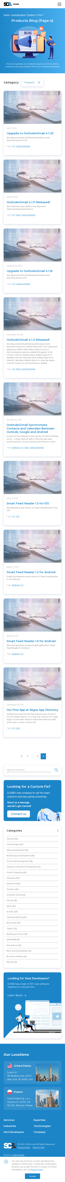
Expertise (13, 883)
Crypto (12, 928)
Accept (32, 1176)
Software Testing (16, 894)
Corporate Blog (18, 15)
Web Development (17, 850)
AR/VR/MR (13, 939)
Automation (14, 945)
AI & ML (12, 911)
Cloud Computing (16, 872)
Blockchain (13, 922)
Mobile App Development (20, 855)
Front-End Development (20, 861)
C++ (13, 146)
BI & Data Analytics (17, 956)
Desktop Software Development (24, 866)
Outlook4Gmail (23, 146)
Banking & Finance (17, 934)
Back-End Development (19, 950)
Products (31, 15)
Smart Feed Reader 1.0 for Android (31, 641)
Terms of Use (38, 1147)
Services (9, 1120)
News (11, 906)
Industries (13, 878)
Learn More (15, 998)
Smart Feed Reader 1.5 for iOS (28, 503)
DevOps (12, 900)
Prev (21, 756)
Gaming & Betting (16, 917)
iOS (17, 516)
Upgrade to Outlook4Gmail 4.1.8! (29, 271)
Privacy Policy (24, 1147)
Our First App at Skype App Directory (32, 710)
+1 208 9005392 (17, 1155)
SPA (18, 728)
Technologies (15, 844)
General (12, 838)
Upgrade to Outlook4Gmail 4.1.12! (30, 133)
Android (15, 447)
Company (40, 1132)
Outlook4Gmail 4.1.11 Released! (28, 202)
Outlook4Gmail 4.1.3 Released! (28, 339)
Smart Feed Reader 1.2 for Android (31, 572)
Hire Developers (14, 1132)
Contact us (18, 814)
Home (6, 15)
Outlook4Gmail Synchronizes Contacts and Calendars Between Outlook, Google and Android (31, 428)
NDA (18, 215)
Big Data (12, 962)
